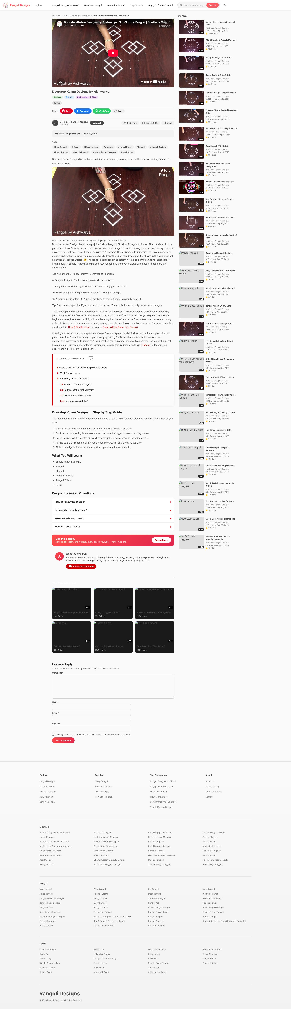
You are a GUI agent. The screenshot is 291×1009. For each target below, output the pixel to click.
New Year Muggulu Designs (161, 855)
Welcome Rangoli (211, 894)
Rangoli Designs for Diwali (66, 5)
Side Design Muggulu (213, 864)
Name (55, 702)
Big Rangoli (153, 889)
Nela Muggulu (209, 841)
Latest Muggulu (47, 837)
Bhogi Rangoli (101, 781)
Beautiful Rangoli (156, 925)
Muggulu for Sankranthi (160, 5)
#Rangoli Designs (158, 147)
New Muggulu (209, 855)
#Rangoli (141, 147)
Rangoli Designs (47, 781)
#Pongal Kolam (125, 147)
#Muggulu (108, 147)
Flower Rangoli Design (159, 907)
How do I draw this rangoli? (77, 384)
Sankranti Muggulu (212, 851)
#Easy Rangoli (60, 147)
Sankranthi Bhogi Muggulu (163, 802)
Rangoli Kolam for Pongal (51, 898)
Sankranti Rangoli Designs (52, 916)
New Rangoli (209, 889)
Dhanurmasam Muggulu (159, 837)
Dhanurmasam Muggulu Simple (109, 860)
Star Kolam (99, 949)
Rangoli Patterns (47, 921)
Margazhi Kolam (101, 972)
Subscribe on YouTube (83, 566)
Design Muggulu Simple (214, 832)
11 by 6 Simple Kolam (79, 327)
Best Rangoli (45, 889)
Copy (120, 111)
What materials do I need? (78, 395)
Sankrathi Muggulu (103, 832)
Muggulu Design (156, 860)
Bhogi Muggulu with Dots (160, 832)
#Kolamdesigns (91, 147)
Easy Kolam (99, 967)
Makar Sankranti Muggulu (106, 841)
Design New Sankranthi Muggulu (55, 846)
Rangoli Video (46, 907)
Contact (209, 796)
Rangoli (146, 345)
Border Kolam (100, 963)
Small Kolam (154, 967)
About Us (209, 781)
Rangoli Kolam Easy (212, 949)
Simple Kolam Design (158, 963)
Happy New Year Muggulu (215, 860)
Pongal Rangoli (155, 916)
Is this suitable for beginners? (79, 390)
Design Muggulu (210, 837)
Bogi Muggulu (46, 860)
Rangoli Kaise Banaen (49, 903)
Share (169, 123)
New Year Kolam (47, 967)
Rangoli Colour (101, 907)
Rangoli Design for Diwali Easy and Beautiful (224, 921)
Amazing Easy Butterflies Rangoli (120, 327)
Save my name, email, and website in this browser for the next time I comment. (92, 734)
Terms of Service (213, 791)
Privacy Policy (212, 786)
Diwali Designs (102, 791)
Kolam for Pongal (116, 5)
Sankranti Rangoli (156, 898)
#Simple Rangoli (80, 152)
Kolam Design (46, 958)
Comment (57, 673)
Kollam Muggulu (101, 855)
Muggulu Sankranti (212, 846)
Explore (38, 5)
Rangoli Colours (155, 921)
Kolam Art (44, 954)
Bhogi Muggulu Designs (159, 846)
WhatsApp (104, 111)
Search (212, 5)
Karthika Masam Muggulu (106, 837)
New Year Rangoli (93, 5)
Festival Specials (47, 791)
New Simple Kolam (157, 949)
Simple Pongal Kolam (49, 963)
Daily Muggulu (46, 796)
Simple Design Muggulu (159, 864)
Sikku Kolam (154, 954)
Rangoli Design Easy (158, 912)
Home (57, 15)
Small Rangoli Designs (213, 907)
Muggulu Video (46, 864)
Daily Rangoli (100, 903)
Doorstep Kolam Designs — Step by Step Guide (83, 367)
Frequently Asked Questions (74, 378)
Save (68, 111)
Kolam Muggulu (210, 954)
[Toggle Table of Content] (89, 358)
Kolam (57, 103)
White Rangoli (46, 925)
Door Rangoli (154, 894)
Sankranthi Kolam (103, 786)
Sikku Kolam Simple (157, 972)
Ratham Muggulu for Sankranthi (54, 832)
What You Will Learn (70, 373)
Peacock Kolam (210, 963)
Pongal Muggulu (156, 841)
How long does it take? (76, 401)
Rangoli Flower (210, 903)
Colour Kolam (45, 972)
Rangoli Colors (101, 894)
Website (56, 723)
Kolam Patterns (46, 786)
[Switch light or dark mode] (224, 5)
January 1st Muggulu (104, 851)
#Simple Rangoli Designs (104, 152)
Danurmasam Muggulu (50, 855)
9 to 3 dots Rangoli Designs (77, 15)
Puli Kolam (153, 958)
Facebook (84, 111)
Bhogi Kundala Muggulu (105, 846)
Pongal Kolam (209, 958)
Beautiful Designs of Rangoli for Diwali (112, 916)
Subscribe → (161, 540)
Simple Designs (47, 802)
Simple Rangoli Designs (161, 807)
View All (97, 123)
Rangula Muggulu (156, 851)
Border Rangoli (210, 916)
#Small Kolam (127, 152)
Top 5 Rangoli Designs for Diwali (109, 921)
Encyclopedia (136, 5)
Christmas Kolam (47, 949)
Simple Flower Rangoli (213, 912)
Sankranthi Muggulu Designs (108, 864)
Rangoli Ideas (100, 898)
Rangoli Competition (212, 898)
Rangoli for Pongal (103, 912)
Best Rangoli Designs (49, 912)
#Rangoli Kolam (61, 152)
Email (55, 713)
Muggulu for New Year (50, 851)
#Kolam (75, 147)
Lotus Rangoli (46, 894)
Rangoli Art (153, 903)
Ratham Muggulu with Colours (54, 841)
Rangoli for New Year (104, 925)
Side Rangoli (100, 889)
